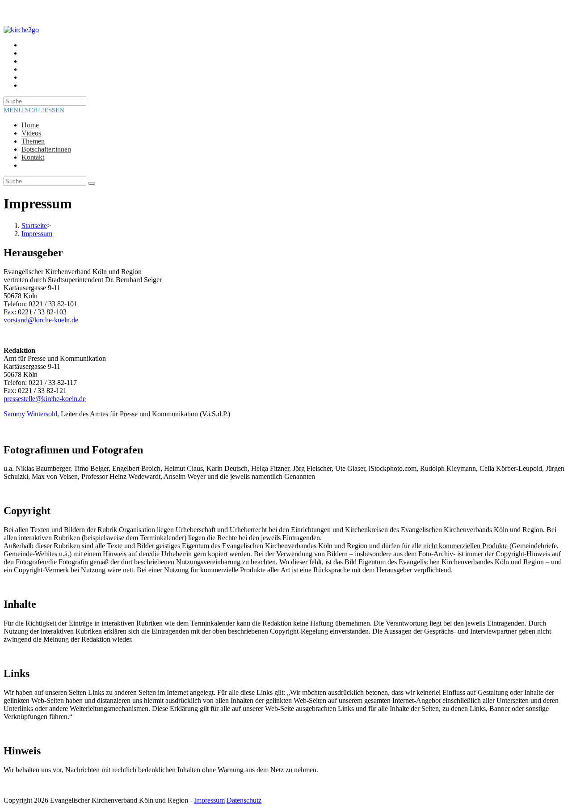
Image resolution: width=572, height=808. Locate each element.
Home (30, 125)
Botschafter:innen (46, 149)
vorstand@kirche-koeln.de (41, 320)
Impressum (36, 233)
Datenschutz (244, 800)
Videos (31, 133)
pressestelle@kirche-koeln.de (45, 398)
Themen (33, 141)
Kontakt (32, 157)
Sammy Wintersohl (30, 414)
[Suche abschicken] (91, 183)
